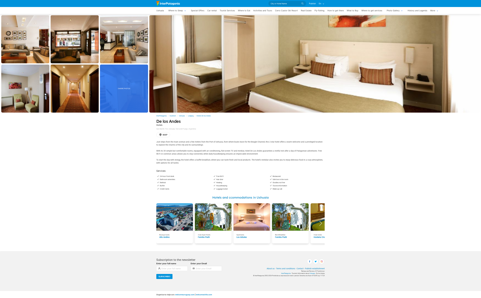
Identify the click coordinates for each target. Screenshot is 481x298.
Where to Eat (244, 10)
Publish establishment (315, 268)
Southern (173, 116)
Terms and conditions (285, 268)
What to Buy (352, 10)
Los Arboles (241, 237)
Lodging (191, 116)
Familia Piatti (204, 237)
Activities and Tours (262, 10)
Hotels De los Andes (204, 116)
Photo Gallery (393, 10)
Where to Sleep (175, 10)
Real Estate (306, 10)
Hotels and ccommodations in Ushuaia (240, 197)
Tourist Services (227, 10)
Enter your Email (199, 263)
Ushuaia (160, 10)
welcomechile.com (204, 294)
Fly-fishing (319, 10)
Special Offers (197, 10)
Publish (312, 3)
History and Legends (417, 10)
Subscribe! (164, 276)
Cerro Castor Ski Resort (286, 10)
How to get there (335, 10)
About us (271, 268)
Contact (300, 268)
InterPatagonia (161, 116)
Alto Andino (164, 237)
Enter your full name (166, 263)
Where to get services (371, 10)
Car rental (212, 10)
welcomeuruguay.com (185, 294)
